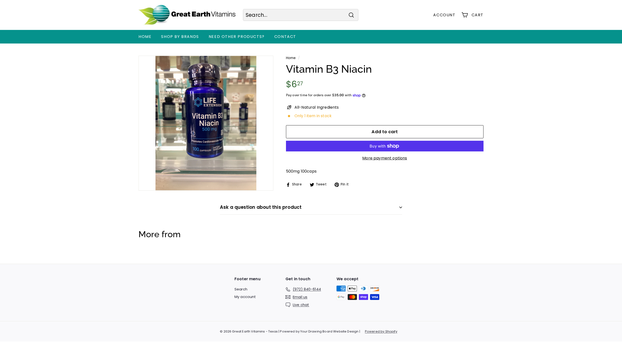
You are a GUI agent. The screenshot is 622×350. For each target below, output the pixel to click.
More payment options (384, 158)
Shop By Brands (180, 36)
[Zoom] (206, 123)
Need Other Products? (237, 36)
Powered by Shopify (381, 331)
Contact (285, 36)
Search (240, 289)
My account (245, 296)
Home (144, 36)
